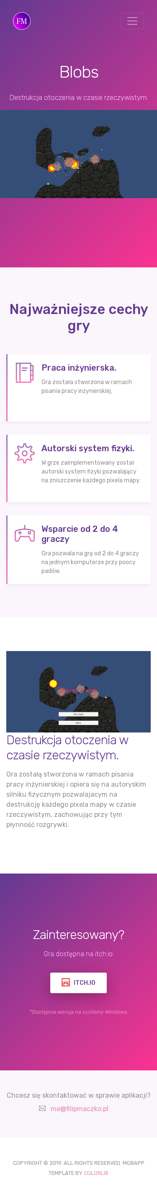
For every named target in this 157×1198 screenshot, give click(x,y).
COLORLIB (96, 1173)
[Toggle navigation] (132, 21)
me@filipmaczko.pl (79, 1109)
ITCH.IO (83, 982)
